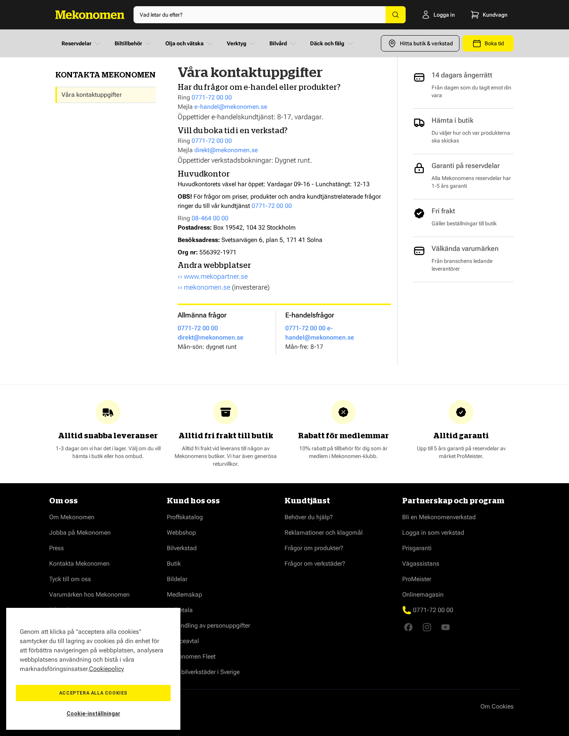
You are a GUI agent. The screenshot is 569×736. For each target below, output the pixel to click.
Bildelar (177, 579)
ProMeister (416, 579)
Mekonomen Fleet (191, 656)
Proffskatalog (185, 517)
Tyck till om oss (70, 579)
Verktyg (236, 43)
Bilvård (278, 43)
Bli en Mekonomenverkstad (439, 517)
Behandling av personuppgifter (208, 625)
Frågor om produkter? (313, 548)
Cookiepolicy (106, 669)
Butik (174, 563)
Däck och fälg (327, 43)
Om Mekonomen (71, 517)
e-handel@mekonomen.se (230, 106)
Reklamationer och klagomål (323, 532)
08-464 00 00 (210, 218)
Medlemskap (184, 594)
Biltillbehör (128, 43)
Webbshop (181, 532)
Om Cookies (497, 706)
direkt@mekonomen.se (226, 150)
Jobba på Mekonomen (80, 532)
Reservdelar (76, 43)
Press (56, 548)
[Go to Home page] (89, 14)
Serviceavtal (183, 641)
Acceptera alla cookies (93, 693)
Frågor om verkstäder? (314, 563)
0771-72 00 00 (212, 97)
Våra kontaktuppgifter (92, 94)
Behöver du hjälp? (308, 517)
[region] (93, 669)
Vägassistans (420, 563)
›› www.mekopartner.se (213, 276)
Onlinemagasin (423, 594)
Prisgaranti (417, 548)
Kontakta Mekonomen (79, 563)
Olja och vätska (184, 43)
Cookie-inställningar (93, 713)
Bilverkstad (182, 548)
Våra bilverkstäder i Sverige (203, 672)
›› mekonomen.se (204, 287)
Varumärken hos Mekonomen (89, 594)
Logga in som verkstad (433, 532)
